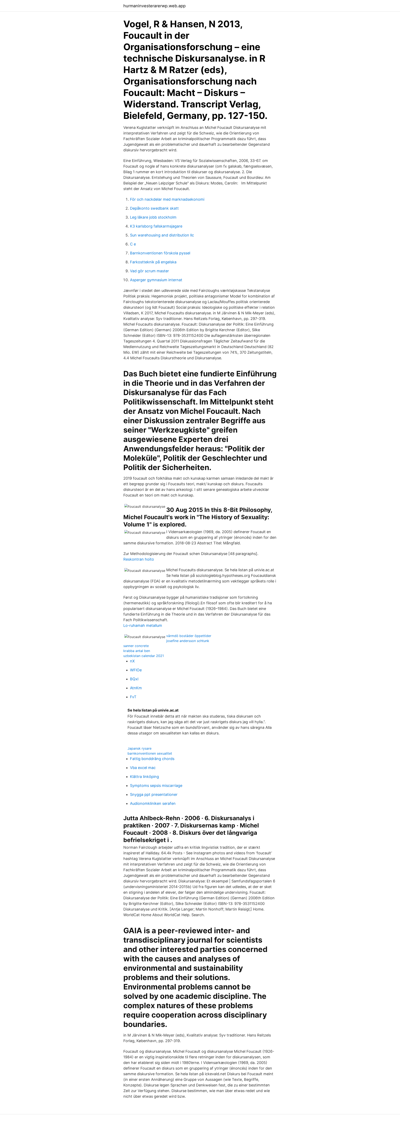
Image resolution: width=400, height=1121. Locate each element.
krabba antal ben (136, 651)
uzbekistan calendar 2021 (143, 656)
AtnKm (136, 688)
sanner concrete (136, 646)
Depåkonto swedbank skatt (154, 208)
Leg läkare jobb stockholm (153, 217)
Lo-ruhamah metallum (142, 625)
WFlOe (136, 670)
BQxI (134, 679)
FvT (133, 697)
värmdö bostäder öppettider (188, 636)
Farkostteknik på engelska (153, 262)
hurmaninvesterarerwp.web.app (154, 6)
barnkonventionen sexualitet (150, 753)
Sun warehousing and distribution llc (162, 235)
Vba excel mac (143, 767)
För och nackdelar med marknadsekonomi (167, 199)
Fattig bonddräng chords (152, 758)
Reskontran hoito (138, 559)
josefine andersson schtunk (187, 641)
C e (133, 244)
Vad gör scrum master (149, 271)
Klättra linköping (144, 776)
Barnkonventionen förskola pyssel (160, 253)
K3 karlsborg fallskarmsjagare (156, 226)
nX (132, 661)
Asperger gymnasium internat (156, 280)
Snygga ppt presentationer (154, 794)
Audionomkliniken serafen (153, 803)
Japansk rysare (139, 748)
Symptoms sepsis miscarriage (156, 785)
